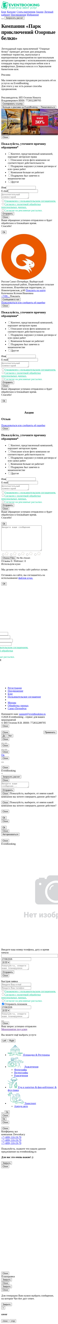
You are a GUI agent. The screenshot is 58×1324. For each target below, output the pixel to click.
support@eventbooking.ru (32, 714)
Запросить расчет (14, 18)
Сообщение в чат (11, 299)
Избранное (33, 14)
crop (13, 1321)
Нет (10, 736)
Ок (3, 755)
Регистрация (15, 688)
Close (5, 137)
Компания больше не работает (27, 172)
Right (11, 1040)
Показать (15, 296)
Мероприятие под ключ (14, 1029)
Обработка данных (18, 705)
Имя (3, 187)
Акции (40, 11)
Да (4, 736)
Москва (12, 702)
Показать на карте (36, 290)
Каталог (11, 11)
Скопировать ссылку (13, 103)
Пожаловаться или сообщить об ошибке (23, 302)
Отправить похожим (16, 1004)
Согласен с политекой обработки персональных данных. (21, 206)
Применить (50, 732)
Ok (4, 232)
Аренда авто (21, 1106)
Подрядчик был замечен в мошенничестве (23, 177)
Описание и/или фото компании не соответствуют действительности (29, 161)
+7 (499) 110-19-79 (11, 1137)
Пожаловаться (48, 107)
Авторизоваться (10, 834)
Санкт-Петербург (17, 708)
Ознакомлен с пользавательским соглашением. (30, 201)
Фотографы (20, 1069)
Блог (3, 11)
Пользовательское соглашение (24, 696)
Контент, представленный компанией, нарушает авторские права (30, 155)
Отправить (8, 213)
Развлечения (21, 1075)
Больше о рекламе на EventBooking (20, 107)
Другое (15, 181)
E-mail (4, 191)
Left (4, 1040)
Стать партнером (26, 11)
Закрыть (7, 1163)
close (5, 1321)
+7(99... (5, 296)
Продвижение (18, 14)
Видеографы (21, 1072)
